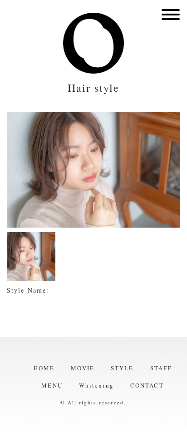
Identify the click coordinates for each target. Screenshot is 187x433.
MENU (51, 385)
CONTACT (147, 385)
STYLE (122, 368)
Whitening (96, 385)
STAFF (161, 368)
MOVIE (82, 368)
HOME (44, 368)
